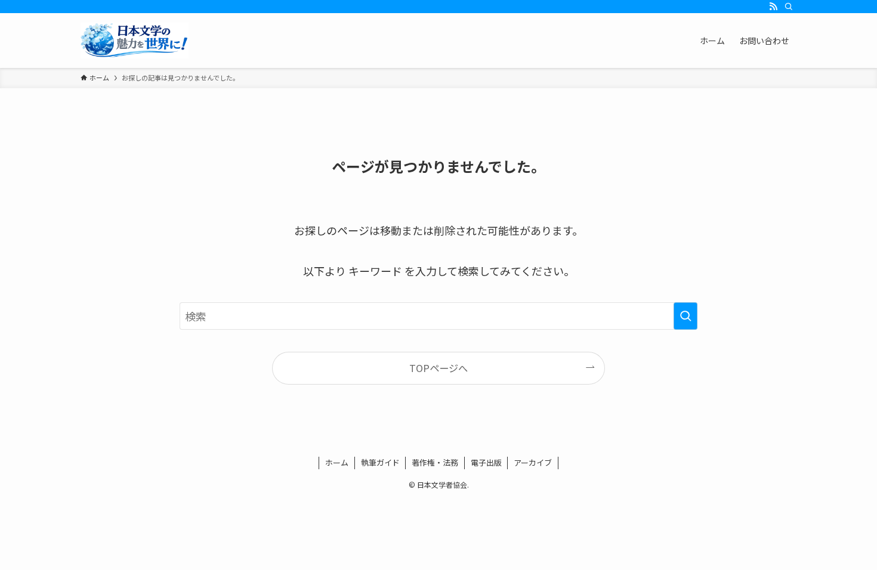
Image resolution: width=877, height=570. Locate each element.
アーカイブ (533, 462)
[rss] (773, 6)
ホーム (336, 462)
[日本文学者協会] (135, 40)
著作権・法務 (435, 462)
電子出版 (486, 462)
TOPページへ (438, 368)
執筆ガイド (380, 462)
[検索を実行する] (685, 316)
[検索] (788, 6)
